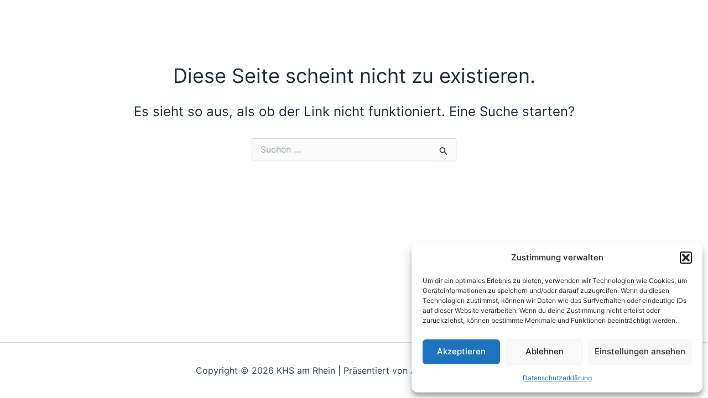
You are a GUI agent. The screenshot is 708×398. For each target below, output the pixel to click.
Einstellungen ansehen (640, 351)
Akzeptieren (461, 351)
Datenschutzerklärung (557, 378)
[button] (685, 257)
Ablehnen (544, 351)
